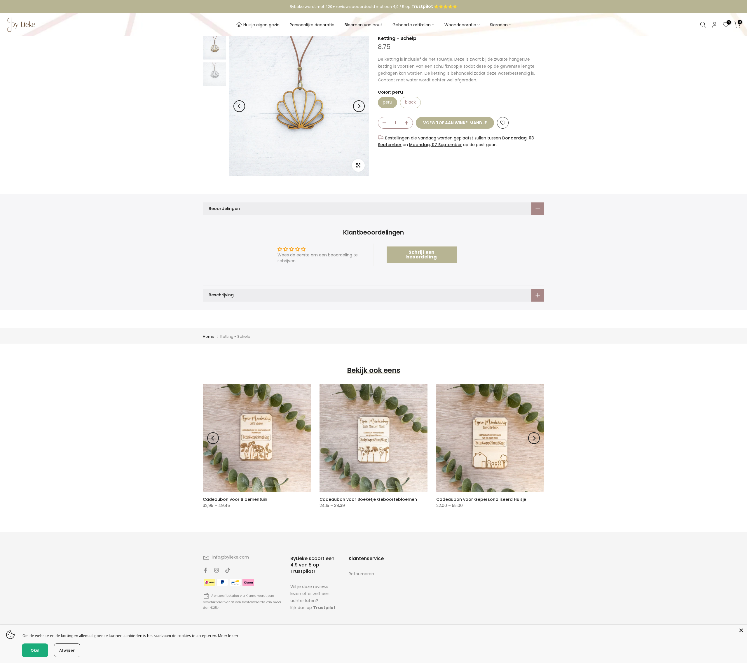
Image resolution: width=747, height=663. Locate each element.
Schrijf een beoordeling (421, 254)
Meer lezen (228, 635)
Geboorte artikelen (411, 25)
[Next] (359, 106)
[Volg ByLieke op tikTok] (227, 570)
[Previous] (239, 106)
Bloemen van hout (363, 25)
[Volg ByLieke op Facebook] (205, 570)
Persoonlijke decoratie (312, 25)
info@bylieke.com (230, 557)
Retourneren (361, 574)
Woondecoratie (460, 25)
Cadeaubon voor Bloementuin (235, 499)
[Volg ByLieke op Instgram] (216, 570)
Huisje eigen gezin (261, 25)
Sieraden (499, 25)
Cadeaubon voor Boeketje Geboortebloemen (368, 499)
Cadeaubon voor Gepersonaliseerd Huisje (481, 499)
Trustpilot (324, 607)
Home (208, 336)
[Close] (741, 630)
